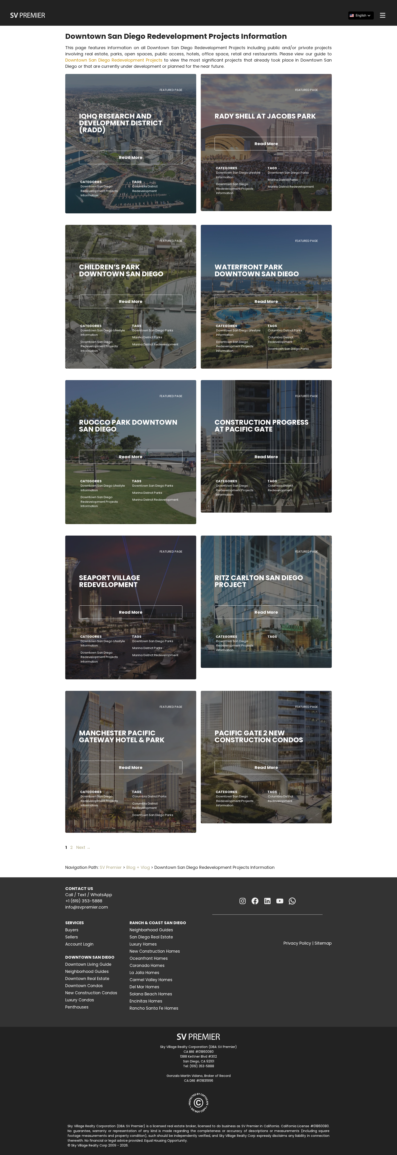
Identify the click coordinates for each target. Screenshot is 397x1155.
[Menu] (382, 15)
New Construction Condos (91, 993)
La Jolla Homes (144, 972)
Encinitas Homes (146, 1001)
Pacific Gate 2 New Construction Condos (259, 736)
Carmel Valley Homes (151, 980)
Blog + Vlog (138, 867)
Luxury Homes (143, 944)
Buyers (71, 930)
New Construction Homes (155, 951)
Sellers (71, 937)
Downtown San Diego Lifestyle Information (238, 174)
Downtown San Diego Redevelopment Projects (113, 60)
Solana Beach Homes (151, 994)
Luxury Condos (79, 1000)
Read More (130, 157)
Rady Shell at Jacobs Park (265, 116)
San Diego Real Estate (151, 937)
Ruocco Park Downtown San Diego (128, 425)
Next (83, 847)
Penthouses (76, 1007)
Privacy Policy (297, 943)
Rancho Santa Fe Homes (154, 1008)
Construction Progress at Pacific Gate (262, 425)
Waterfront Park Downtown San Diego (257, 270)
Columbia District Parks (285, 330)
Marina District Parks (283, 180)
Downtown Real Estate (87, 978)
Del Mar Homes (144, 987)
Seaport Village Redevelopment (109, 581)
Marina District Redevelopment (291, 186)
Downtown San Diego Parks (288, 172)
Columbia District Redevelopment (145, 188)
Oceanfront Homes (149, 958)
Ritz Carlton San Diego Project (259, 581)
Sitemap (323, 943)
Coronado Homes (147, 965)
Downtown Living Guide (88, 964)
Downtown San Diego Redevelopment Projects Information (99, 191)
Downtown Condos (84, 985)
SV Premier (111, 867)
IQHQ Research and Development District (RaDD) (120, 123)
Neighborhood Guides (87, 971)
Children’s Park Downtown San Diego (121, 270)
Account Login (79, 944)
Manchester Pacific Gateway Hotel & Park (121, 736)
